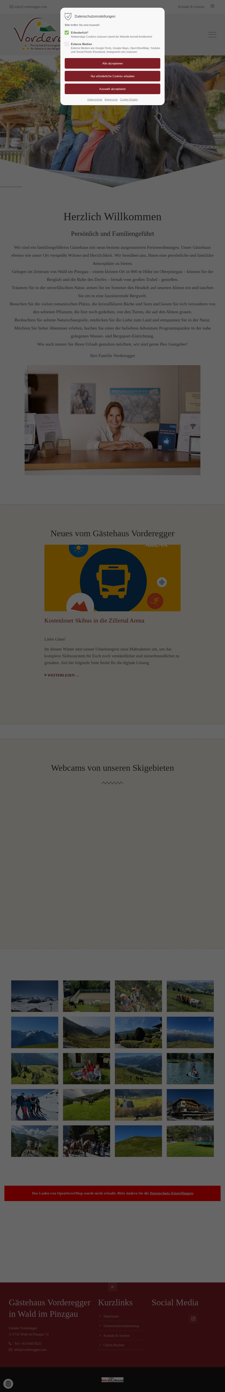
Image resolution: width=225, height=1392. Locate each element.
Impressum (111, 99)
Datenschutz (94, 99)
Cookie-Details (129, 99)
